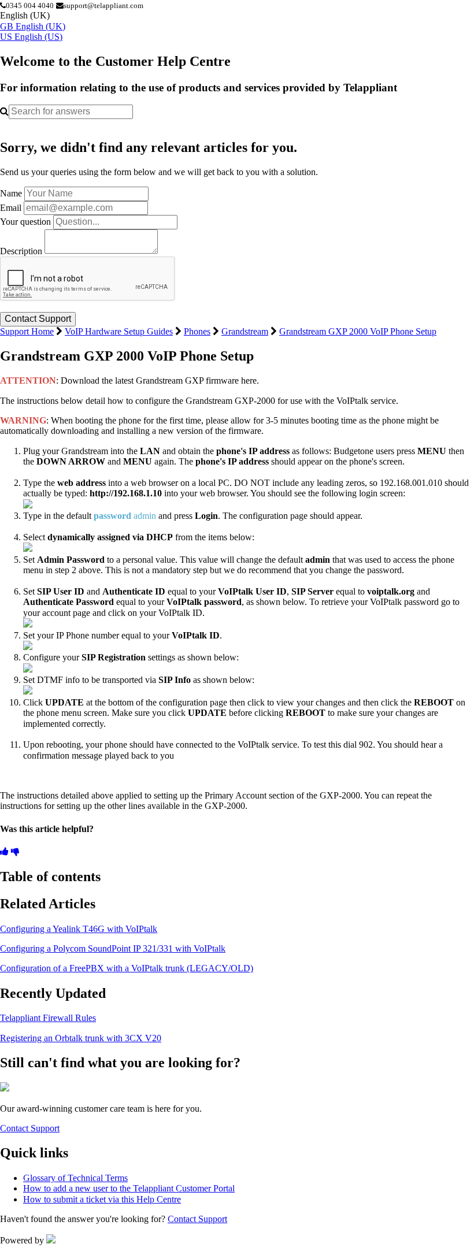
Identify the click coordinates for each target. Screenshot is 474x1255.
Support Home (27, 331)
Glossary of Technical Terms (75, 1178)
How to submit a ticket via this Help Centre (102, 1199)
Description (21, 250)
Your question (25, 222)
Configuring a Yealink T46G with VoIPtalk (78, 929)
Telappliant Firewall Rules (48, 1018)
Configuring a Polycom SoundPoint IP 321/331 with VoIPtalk (112, 948)
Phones (197, 331)
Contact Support (30, 1128)
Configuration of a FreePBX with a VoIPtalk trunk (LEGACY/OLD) (126, 968)
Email (10, 208)
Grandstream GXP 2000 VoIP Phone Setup (357, 331)
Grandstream (244, 331)
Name (11, 193)
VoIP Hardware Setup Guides (119, 331)
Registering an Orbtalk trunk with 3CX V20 (80, 1038)
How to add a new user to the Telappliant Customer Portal (129, 1188)
